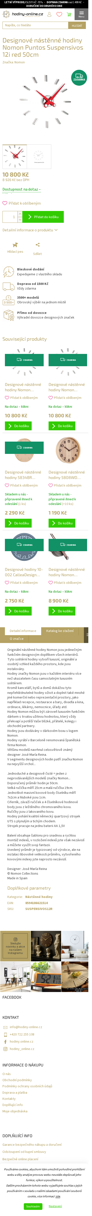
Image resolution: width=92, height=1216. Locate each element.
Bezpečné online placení (20, 1159)
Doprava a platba (14, 1092)
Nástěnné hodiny (39, 897)
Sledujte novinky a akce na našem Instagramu (15, 948)
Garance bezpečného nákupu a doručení (32, 1145)
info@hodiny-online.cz (26, 1027)
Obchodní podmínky (17, 1080)
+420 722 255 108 (22, 1034)
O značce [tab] (17, 638)
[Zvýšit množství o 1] (19, 214)
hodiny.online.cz (21, 1041)
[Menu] (81, 14)
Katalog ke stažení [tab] (60, 631)
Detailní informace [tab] (23, 631)
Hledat (77, 25)
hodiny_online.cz (22, 1049)
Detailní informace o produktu (27, 230)
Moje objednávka (14, 1111)
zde (57, 1196)
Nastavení (55, 1206)
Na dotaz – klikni (16, 406)
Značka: (13, 62)
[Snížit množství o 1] (19, 220)
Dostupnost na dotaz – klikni (21, 192)
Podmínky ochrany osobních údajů (27, 1086)
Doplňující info (12, 1105)
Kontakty (9, 1099)
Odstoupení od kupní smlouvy (24, 1152)
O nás (6, 1074)
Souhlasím (33, 1206)
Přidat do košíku (46, 217)
